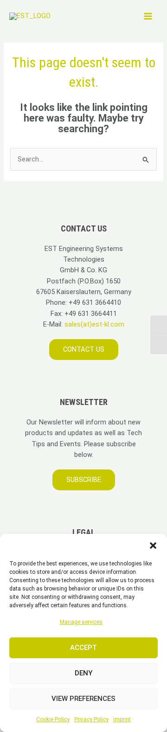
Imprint (122, 719)
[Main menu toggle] (148, 16)
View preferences (83, 698)
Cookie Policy (53, 719)
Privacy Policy (91, 719)
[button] (153, 545)
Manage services (81, 622)
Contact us (83, 349)
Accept (83, 647)
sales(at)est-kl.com (93, 324)
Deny (83, 673)
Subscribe (83, 479)
